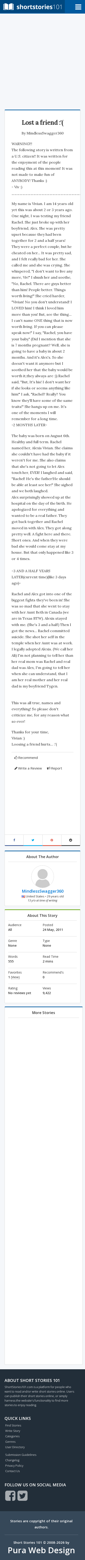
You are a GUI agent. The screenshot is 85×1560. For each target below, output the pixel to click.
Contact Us (12, 1471)
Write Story (12, 1431)
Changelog (12, 1460)
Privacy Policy (14, 1466)
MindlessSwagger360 (45, 133)
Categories (12, 1436)
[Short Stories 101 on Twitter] (22, 1495)
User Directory (15, 1447)
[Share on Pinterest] (52, 840)
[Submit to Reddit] (70, 840)
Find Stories (13, 1425)
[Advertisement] (42, 60)
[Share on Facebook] (14, 840)
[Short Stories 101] (32, 6)
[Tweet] (33, 840)
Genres (10, 1442)
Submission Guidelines (20, 1455)
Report (56, 768)
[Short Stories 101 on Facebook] (10, 1495)
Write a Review (30, 768)
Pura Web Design (41, 1550)
